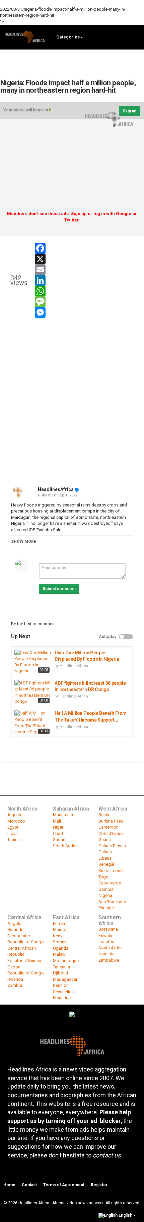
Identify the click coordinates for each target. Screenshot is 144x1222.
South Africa (110, 947)
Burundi (14, 929)
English (125, 1215)
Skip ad (129, 111)
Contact (29, 1185)
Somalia (61, 941)
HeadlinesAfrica (56, 489)
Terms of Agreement (63, 1185)
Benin (103, 814)
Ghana (104, 839)
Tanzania (61, 966)
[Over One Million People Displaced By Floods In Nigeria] (32, 662)
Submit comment (59, 588)
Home (9, 1185)
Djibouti (60, 972)
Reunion (61, 985)
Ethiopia (61, 929)
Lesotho (106, 941)
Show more (23, 541)
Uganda (60, 948)
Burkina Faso (111, 821)
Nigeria (105, 895)
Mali (57, 821)
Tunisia (14, 839)
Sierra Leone (110, 870)
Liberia (105, 858)
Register (99, 1185)
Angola (14, 923)
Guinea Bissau (112, 845)
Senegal (106, 864)
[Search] (136, 36)
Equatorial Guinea (24, 960)
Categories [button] (68, 36)
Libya (12, 833)
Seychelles (63, 991)
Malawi (60, 954)
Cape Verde (109, 882)
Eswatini (106, 935)
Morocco (16, 821)
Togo (103, 876)
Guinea (105, 851)
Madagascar (65, 979)
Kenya (59, 935)
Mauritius (62, 997)
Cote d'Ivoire (110, 833)
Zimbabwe (108, 960)
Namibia (106, 953)
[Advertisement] (72, 167)
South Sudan (65, 845)
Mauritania (63, 814)
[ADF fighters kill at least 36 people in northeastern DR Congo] (32, 692)
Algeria (14, 814)
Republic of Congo (25, 972)
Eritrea (59, 923)
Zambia (14, 985)
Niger (58, 827)
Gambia (106, 889)
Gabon (13, 966)
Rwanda (15, 979)
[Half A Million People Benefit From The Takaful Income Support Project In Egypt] (32, 723)
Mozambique (66, 960)
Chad (58, 833)
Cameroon (108, 827)
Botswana (108, 929)
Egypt (12, 827)
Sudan (59, 839)
